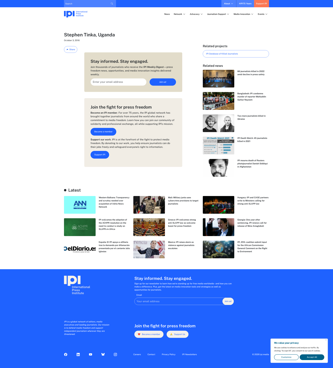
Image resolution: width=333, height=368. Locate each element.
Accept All (312, 357)
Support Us (177, 334)
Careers (137, 354)
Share (72, 49)
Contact (151, 354)
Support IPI (261, 3)
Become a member (103, 131)
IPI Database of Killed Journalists (222, 54)
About (227, 3)
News (167, 14)
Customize (286, 357)
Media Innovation (242, 14)
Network (178, 14)
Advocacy (195, 14)
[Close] (326, 339)
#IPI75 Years (245, 3)
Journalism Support (216, 14)
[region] (299, 351)
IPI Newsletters (189, 354)
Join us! (162, 82)
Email (139, 295)
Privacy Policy (168, 354)
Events (261, 14)
